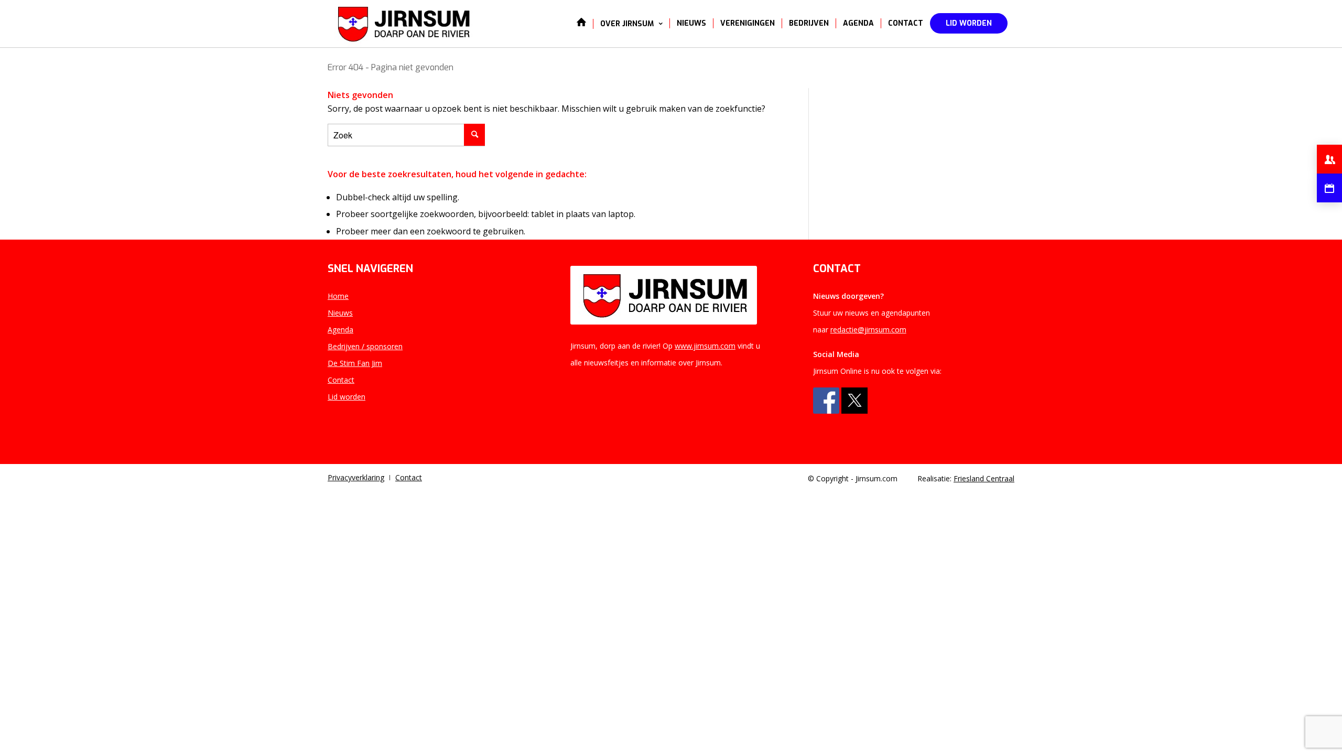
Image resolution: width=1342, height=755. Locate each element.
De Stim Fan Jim (355, 363)
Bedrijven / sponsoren (365, 346)
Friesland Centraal (984, 478)
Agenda (340, 330)
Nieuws (340, 313)
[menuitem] (581, 23)
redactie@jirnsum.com (868, 330)
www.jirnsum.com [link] (705, 346)
